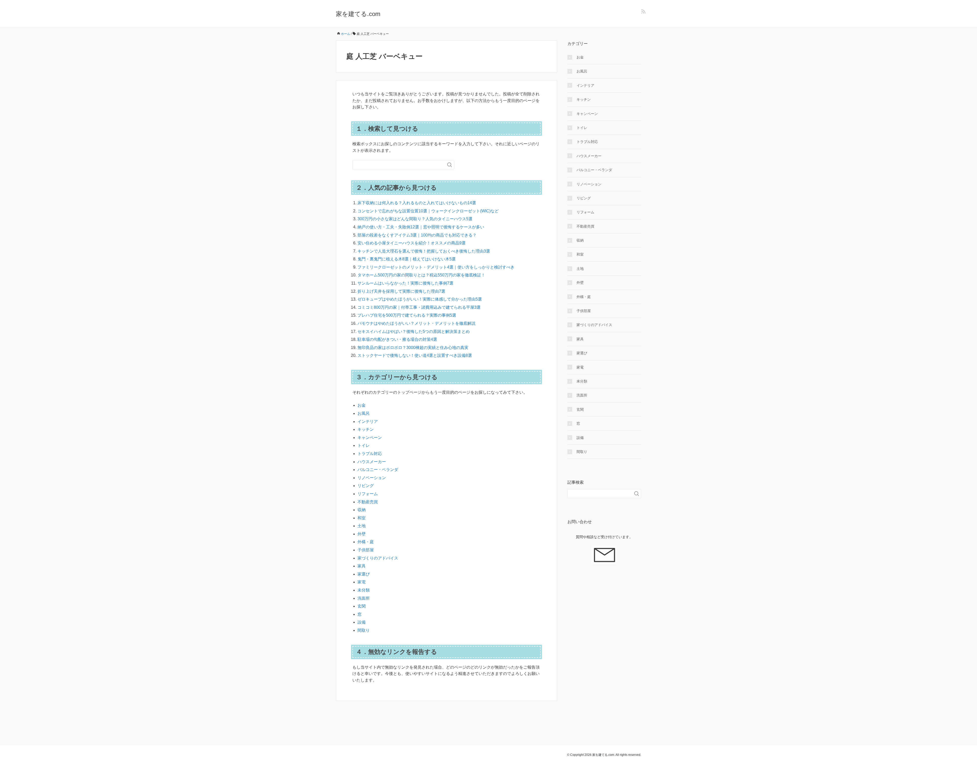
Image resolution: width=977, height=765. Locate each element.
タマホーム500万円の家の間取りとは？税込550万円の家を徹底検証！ (421, 275)
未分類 (363, 590)
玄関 (361, 606)
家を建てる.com (358, 13)
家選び (363, 574)
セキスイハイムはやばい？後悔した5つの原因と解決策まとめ (413, 331)
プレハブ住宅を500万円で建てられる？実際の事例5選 (406, 315)
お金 (361, 405)
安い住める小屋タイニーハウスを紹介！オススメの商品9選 (411, 243)
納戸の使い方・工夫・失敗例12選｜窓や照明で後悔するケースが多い (420, 227)
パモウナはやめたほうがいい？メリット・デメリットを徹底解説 (416, 323)
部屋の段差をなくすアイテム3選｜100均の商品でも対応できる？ (417, 235)
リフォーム (367, 494)
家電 (361, 582)
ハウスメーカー (371, 462)
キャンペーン (369, 437)
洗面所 (363, 598)
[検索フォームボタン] (449, 165)
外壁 (361, 534)
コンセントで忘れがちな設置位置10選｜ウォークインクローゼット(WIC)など (428, 211)
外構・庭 (365, 542)
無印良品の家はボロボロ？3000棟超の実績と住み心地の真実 (412, 347)
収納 (361, 510)
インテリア (367, 421)
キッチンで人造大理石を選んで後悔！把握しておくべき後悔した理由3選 (423, 251)
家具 (361, 566)
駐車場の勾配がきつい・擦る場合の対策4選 (397, 339)
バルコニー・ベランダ (377, 469)
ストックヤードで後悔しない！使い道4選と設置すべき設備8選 (414, 355)
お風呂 (363, 413)
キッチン (365, 429)
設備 (361, 622)
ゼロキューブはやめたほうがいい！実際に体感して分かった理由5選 (419, 299)
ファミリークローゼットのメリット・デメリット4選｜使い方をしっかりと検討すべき (435, 267)
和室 (361, 518)
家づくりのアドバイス (377, 558)
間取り (363, 630)
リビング (365, 485)
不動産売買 (367, 502)
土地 (361, 526)
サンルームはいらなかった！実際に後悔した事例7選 (405, 283)
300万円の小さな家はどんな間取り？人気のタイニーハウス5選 (414, 219)
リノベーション (371, 478)
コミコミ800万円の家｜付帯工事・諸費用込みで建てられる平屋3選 (419, 307)
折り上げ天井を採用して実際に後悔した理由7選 (401, 291)
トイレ (363, 445)
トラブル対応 (369, 453)
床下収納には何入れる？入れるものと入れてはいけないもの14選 (416, 203)
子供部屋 (365, 550)
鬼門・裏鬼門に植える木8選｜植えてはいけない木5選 (406, 259)
